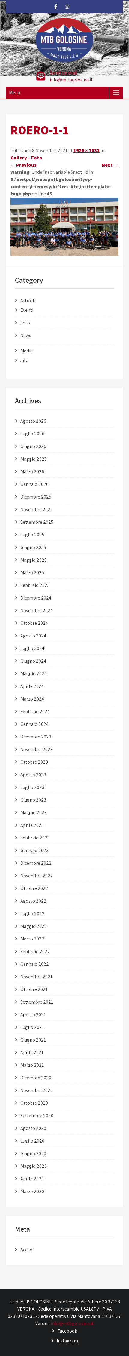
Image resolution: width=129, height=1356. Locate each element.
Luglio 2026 (32, 434)
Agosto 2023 (33, 775)
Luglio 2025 (32, 535)
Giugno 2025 (33, 547)
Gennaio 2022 (34, 964)
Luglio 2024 (32, 648)
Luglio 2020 (32, 1141)
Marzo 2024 (32, 699)
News (25, 335)
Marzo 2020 (32, 1191)
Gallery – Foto (26, 158)
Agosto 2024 (33, 636)
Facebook (67, 1331)
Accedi (27, 1250)
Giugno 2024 (33, 661)
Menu (14, 92)
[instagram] (67, 7)
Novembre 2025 (36, 509)
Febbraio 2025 (35, 585)
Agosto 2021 (33, 1014)
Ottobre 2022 (34, 888)
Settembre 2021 (36, 1002)
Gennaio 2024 (34, 724)
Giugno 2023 (33, 800)
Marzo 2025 (32, 572)
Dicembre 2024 (35, 598)
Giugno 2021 (33, 1040)
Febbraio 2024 (35, 711)
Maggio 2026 (33, 459)
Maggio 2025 (33, 560)
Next (110, 165)
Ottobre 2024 (34, 623)
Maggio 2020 (33, 1166)
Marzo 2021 (32, 1065)
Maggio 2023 (33, 812)
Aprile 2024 (32, 686)
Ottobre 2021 (34, 989)
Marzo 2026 (32, 471)
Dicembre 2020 (35, 1078)
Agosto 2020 (33, 1128)
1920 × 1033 (87, 150)
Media (26, 351)
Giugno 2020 (33, 1153)
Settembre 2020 (36, 1115)
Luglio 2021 (32, 1027)
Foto (25, 323)
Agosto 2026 (33, 421)
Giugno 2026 (33, 446)
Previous (23, 165)
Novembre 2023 (36, 749)
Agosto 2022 (33, 901)
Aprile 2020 (32, 1179)
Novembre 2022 (36, 876)
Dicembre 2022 (36, 863)
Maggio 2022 (33, 926)
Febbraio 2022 (35, 951)
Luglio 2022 (32, 913)
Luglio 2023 (32, 787)
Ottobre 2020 (34, 1103)
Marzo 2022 (32, 939)
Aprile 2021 (32, 1052)
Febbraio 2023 (35, 838)
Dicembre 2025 (35, 497)
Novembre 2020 (36, 1090)
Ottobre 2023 (34, 762)
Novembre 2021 (36, 977)
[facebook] (55, 7)
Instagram (67, 1341)
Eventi (26, 310)
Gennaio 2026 (34, 484)
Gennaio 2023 (34, 850)
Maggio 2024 (33, 673)
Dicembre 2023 (35, 737)
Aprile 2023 (32, 825)
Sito (24, 360)
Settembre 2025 (36, 522)
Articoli (27, 300)
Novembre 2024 (36, 610)
